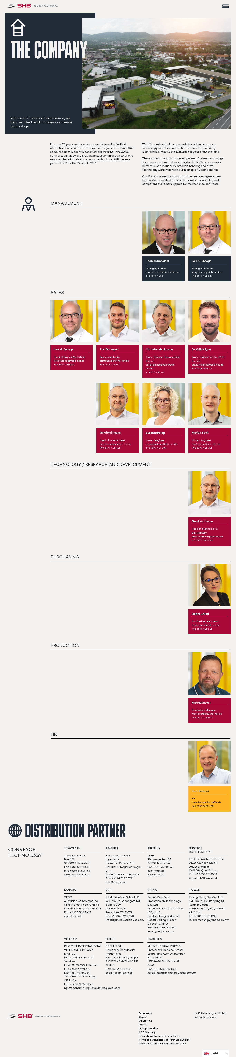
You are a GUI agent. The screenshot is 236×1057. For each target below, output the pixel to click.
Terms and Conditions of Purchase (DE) (162, 1044)
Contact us (145, 1021)
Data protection (148, 1028)
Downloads (145, 1013)
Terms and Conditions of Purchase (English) (165, 1040)
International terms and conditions (159, 1036)
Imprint (143, 1025)
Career (143, 1017)
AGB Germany (147, 1032)
